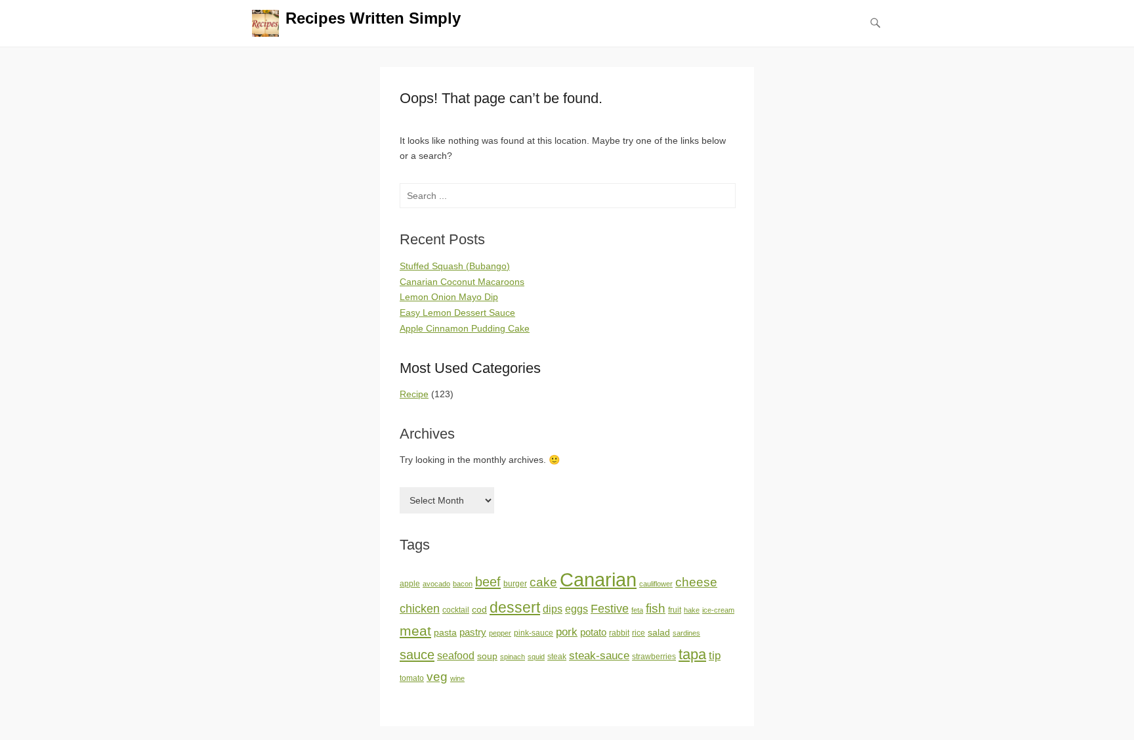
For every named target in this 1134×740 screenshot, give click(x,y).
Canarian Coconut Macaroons (462, 281)
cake (543, 582)
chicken (420, 608)
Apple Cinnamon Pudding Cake (465, 328)
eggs (576, 609)
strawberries (654, 656)
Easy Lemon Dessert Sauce (457, 312)
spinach (512, 657)
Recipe (414, 394)
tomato (412, 678)
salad (659, 633)
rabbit (619, 633)
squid (536, 657)
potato (593, 632)
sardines (686, 633)
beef (488, 582)
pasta (445, 633)
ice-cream (718, 610)
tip (715, 655)
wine (457, 678)
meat (415, 630)
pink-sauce (533, 633)
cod (479, 610)
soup (487, 656)
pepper (500, 633)
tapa (692, 654)
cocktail (455, 610)
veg (437, 677)
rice (638, 633)
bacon (462, 584)
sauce (417, 654)
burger (515, 583)
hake (692, 610)
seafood (455, 655)
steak (556, 656)
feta (637, 610)
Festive (610, 608)
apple (410, 583)
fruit (674, 610)
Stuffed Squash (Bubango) (455, 266)
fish (655, 608)
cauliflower (656, 584)
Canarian (598, 579)
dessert (515, 607)
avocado (436, 584)
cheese (696, 582)
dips (552, 609)
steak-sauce (599, 655)
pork (567, 631)
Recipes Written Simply (373, 18)
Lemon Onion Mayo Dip (449, 297)
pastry (472, 632)
